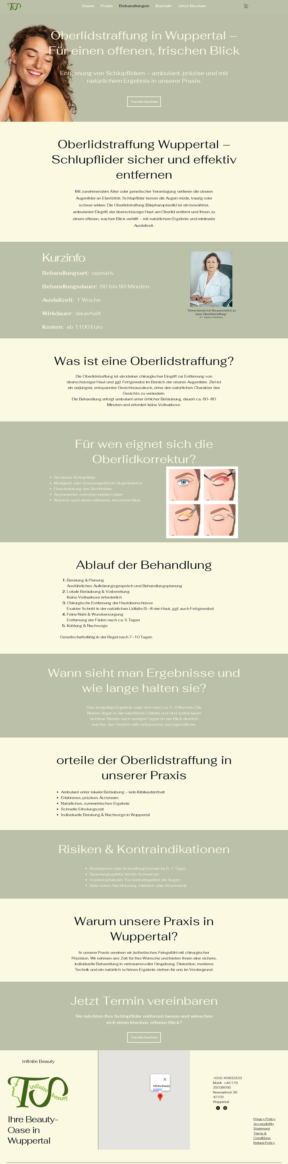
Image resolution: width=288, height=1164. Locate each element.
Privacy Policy (264, 1119)
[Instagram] (225, 1108)
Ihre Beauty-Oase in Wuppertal (33, 1129)
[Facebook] (218, 1108)
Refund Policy (264, 1143)
